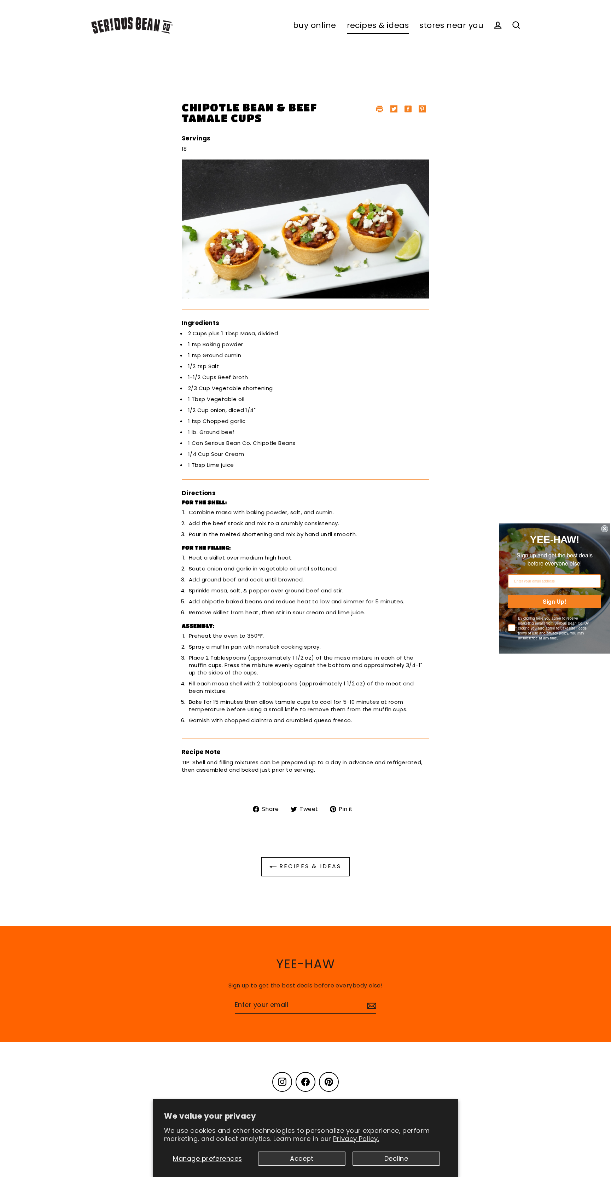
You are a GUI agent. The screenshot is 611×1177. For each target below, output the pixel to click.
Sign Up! (554, 601)
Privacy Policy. (356, 1138)
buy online (314, 25)
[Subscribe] (370, 1005)
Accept (302, 1158)
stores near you (451, 25)
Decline (396, 1158)
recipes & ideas (378, 25)
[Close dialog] (604, 528)
